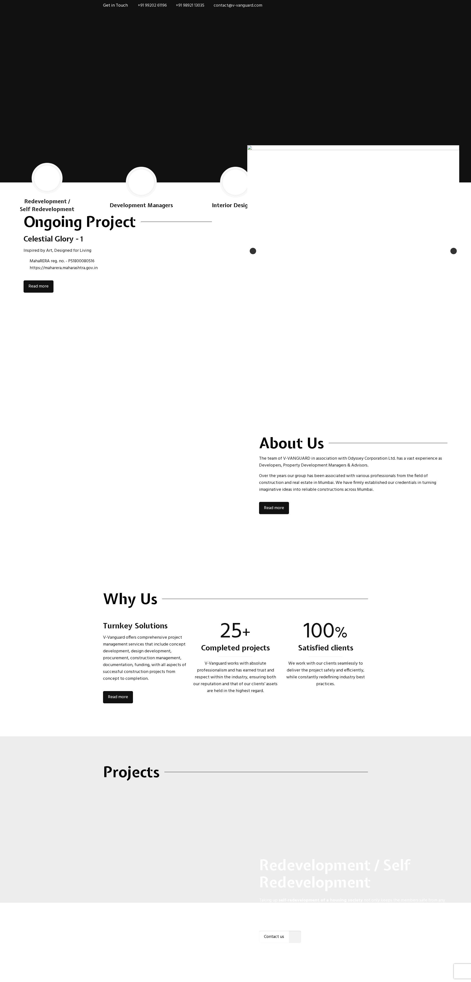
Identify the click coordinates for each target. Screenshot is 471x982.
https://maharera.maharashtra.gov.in (64, 268)
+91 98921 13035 (190, 5)
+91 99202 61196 (152, 5)
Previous (253, 251)
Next (453, 251)
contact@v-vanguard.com (238, 5)
